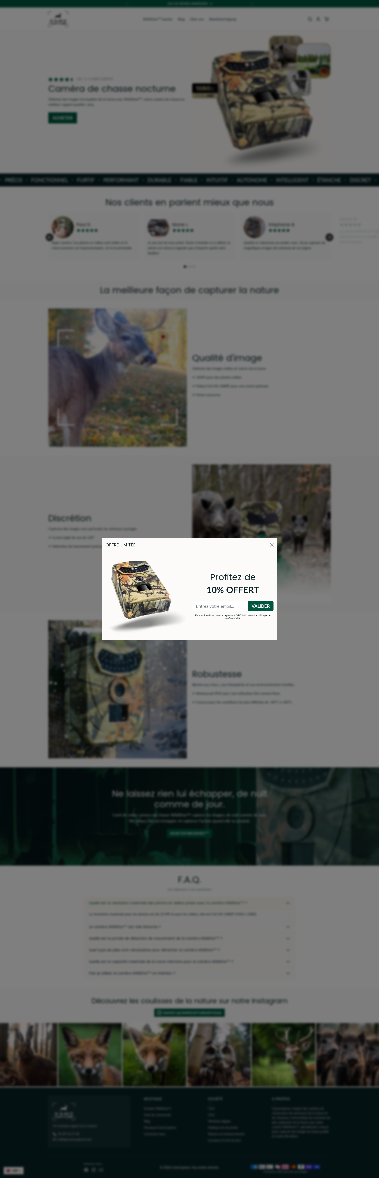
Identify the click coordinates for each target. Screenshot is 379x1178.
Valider (261, 606)
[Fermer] (271, 544)
